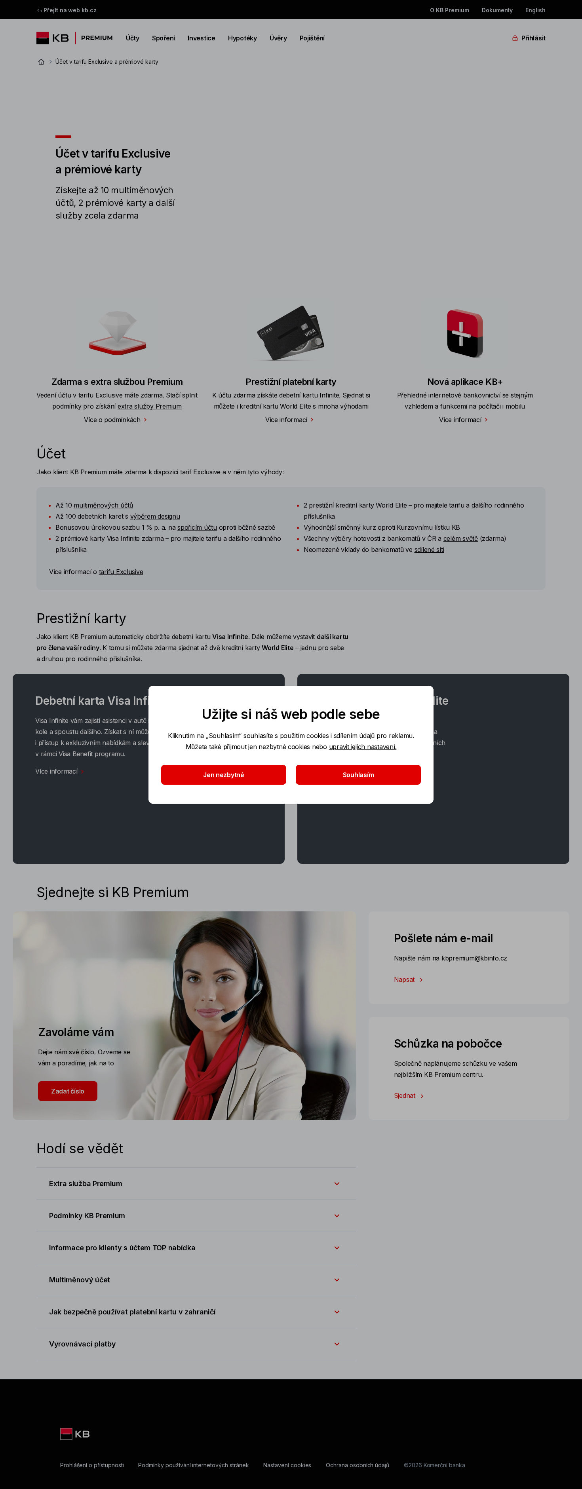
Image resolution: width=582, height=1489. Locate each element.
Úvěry (278, 38)
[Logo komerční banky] (74, 38)
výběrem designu (155, 516)
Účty (132, 38)
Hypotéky (242, 38)
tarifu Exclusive (121, 572)
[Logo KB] (75, 1434)
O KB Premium (449, 10)
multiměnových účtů (103, 505)
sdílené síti (429, 549)
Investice (201, 38)
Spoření (163, 38)
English (535, 10)
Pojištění (312, 38)
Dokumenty (497, 10)
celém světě (460, 538)
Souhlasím (358, 775)
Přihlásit (533, 38)
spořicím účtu (197, 527)
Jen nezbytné (223, 775)
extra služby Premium (150, 406)
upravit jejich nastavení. (363, 747)
